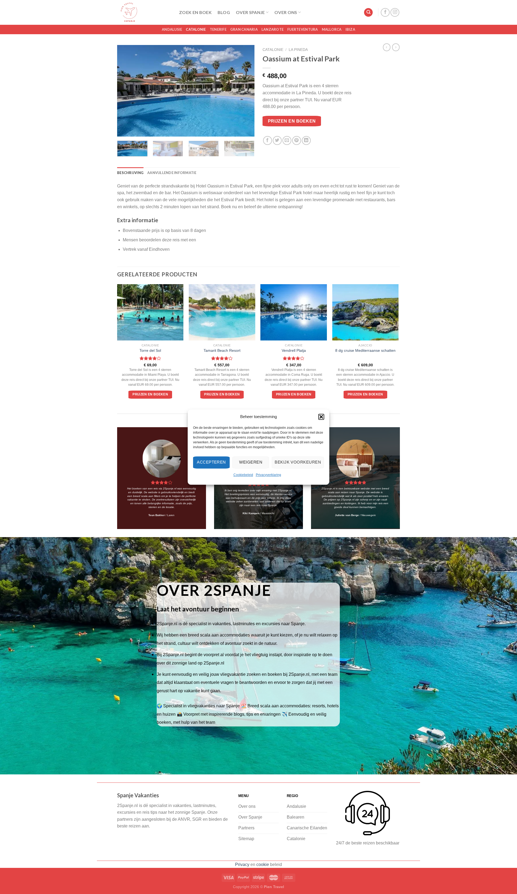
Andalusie (172, 29)
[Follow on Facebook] (385, 12)
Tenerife (218, 29)
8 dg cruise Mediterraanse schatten (365, 350)
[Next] (245, 91)
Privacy (242, 864)
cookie (262, 864)
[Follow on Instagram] (394, 12)
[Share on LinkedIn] (306, 140)
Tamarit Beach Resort (222, 350)
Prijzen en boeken (292, 121)
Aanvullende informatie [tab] (172, 173)
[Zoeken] (368, 12)
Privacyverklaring (268, 475)
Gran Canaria (244, 29)
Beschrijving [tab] (130, 173)
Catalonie (196, 29)
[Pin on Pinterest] (296, 140)
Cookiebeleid (243, 475)
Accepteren (211, 462)
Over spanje (250, 12)
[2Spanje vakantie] (144, 12)
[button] (321, 416)
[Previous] (126, 91)
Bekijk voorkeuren (298, 462)
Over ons (285, 12)
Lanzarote (272, 29)
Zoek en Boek (195, 12)
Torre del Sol (150, 350)
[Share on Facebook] (267, 140)
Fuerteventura (302, 29)
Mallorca (332, 29)
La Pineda (298, 50)
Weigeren (250, 462)
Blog (224, 12)
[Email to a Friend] (286, 140)
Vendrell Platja (294, 350)
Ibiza (350, 29)
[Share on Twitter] (277, 140)
